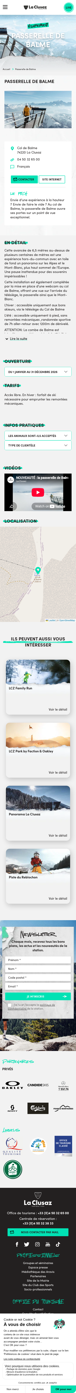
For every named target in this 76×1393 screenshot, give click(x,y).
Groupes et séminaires (38, 1263)
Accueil (6, 69)
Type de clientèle (21, 445)
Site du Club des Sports (38, 1285)
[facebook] (17, 1245)
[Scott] (12, 1109)
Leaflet (51, 620)
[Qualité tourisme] (12, 1147)
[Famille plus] (37, 1147)
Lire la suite (18, 338)
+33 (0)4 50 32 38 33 (38, 1223)
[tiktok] (58, 1245)
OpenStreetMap (67, 620)
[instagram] (37, 1245)
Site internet (51, 179)
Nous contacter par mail (40, 1232)
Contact (38, 1309)
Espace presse (38, 1267)
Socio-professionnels (38, 1289)
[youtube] (48, 1245)
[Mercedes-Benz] (63, 1086)
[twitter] (26, 1245)
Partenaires (38, 1276)
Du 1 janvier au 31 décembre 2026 (32, 372)
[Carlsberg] (37, 1109)
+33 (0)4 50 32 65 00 (53, 1213)
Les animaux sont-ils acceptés (32, 436)
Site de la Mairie (38, 1280)
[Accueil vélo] (12, 1170)
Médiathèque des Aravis (38, 1272)
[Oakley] (12, 1086)
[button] (38, 570)
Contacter (26, 179)
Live (69, 7)
